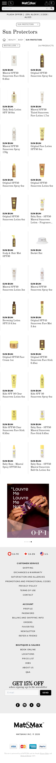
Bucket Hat (36, 253)
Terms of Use (28, 590)
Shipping (28, 568)
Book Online (28, 649)
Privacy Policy (28, 586)
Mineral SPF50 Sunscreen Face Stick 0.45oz (13, 76)
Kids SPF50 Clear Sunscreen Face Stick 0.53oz (13, 430)
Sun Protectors (34, 40)
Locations (28, 654)
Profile (28, 609)
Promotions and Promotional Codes (28, 581)
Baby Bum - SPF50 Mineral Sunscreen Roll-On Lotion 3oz (41, 467)
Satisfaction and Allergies (28, 577)
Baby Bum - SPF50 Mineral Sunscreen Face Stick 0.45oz (41, 430)
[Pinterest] (38, 705)
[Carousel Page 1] (24, 541)
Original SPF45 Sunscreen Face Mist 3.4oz (41, 323)
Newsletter (28, 631)
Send (46, 693)
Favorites (28, 627)
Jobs (28, 663)
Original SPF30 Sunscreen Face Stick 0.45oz (42, 360)
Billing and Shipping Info (28, 618)
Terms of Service (25, 756)
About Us (28, 667)
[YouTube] (31, 705)
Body (20, 40)
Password (28, 613)
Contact (28, 595)
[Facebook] (18, 705)
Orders (27, 622)
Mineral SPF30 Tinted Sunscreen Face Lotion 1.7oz (40, 113)
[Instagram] (24, 705)
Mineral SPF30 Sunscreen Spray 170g (11, 149)
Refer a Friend (28, 636)
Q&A (28, 672)
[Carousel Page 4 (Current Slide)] (31, 541)
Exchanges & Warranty (28, 572)
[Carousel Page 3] (29, 541)
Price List (28, 658)
